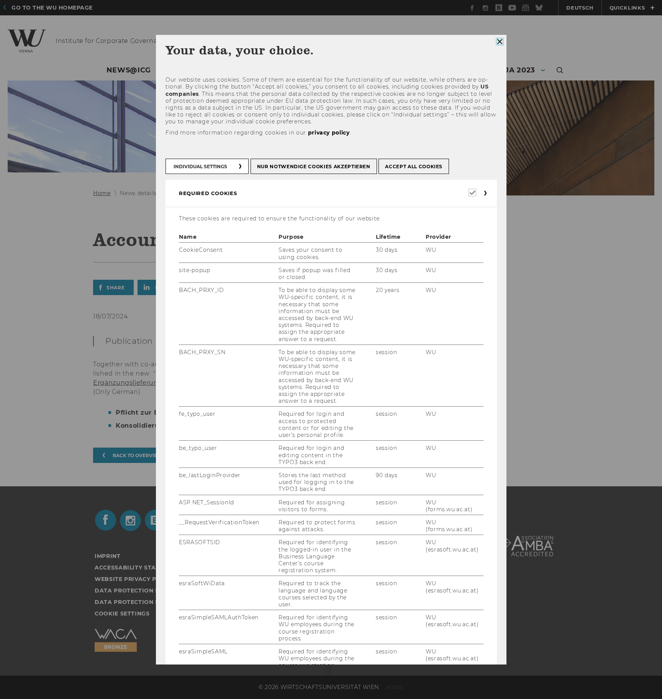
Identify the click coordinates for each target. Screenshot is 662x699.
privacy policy (328, 132)
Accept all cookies (413, 166)
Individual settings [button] (200, 166)
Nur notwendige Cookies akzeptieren (313, 166)
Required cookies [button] (208, 193)
